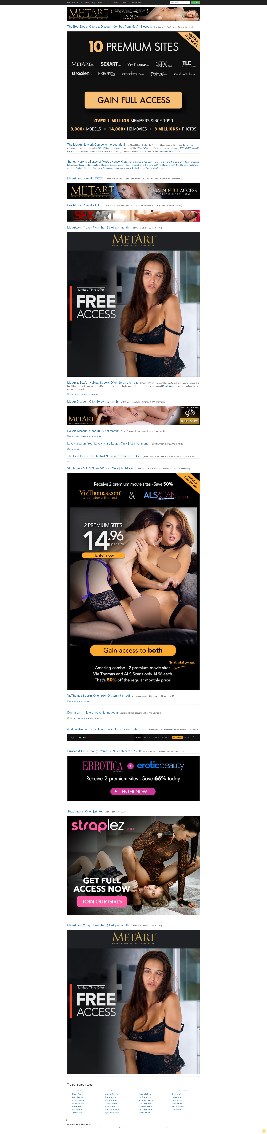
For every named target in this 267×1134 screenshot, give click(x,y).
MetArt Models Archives (73, 1127)
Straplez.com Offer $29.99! (85, 811)
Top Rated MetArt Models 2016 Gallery (130, 1127)
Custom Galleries (136, 3)
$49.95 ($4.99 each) (106, 148)
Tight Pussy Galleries (112, 1113)
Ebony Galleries (77, 1106)
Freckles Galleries (178, 1106)
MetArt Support (168, 386)
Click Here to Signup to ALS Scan (138, 161)
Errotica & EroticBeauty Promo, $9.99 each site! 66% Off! (104, 751)
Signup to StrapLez (92, 168)
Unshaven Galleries (111, 1094)
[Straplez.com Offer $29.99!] (133, 865)
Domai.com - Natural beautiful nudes (91, 712)
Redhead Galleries (78, 1103)
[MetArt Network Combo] (133, 461)
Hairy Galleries (110, 1091)
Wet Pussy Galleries (145, 1091)
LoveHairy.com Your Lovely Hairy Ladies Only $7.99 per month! (108, 443)
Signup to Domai (162, 161)
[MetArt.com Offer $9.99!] (133, 304)
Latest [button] (124, 3)
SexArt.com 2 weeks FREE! (85, 205)
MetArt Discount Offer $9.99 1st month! (93, 401)
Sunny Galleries (177, 1100)
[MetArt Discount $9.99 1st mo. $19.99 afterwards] (133, 415)
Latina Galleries (77, 1113)
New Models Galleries (146, 1109)
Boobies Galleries (111, 1103)
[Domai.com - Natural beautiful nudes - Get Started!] (133, 718)
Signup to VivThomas (155, 168)
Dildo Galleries (176, 1109)
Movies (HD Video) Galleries (181, 1091)
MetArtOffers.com (74, 2)
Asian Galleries (77, 1109)
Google (166, 1127)
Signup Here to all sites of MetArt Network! (95, 161)
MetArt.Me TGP (172, 1127)
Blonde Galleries (77, 1097)
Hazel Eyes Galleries (145, 1103)
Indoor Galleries (77, 1091)
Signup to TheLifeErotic (133, 168)
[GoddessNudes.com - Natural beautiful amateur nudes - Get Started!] (133, 737)
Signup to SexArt (74, 168)
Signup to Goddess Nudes (112, 165)
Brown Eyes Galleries (146, 1106)
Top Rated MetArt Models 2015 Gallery (110, 1127)
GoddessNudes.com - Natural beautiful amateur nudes (103, 729)
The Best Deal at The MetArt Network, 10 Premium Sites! (104, 456)
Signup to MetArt (152, 165)
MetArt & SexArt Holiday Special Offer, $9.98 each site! (103, 382)
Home (87, 3)
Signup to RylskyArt (188, 165)
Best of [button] (115, 3)
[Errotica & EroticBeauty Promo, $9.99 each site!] (133, 778)
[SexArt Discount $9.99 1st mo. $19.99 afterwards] (133, 436)
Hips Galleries (176, 1097)
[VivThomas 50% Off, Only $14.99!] (133, 701)
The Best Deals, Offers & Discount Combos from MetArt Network (109, 26)
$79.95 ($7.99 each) (145, 148)
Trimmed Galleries (111, 1100)
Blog (93, 3)
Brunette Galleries (78, 1100)
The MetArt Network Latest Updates (150, 1127)
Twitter (161, 1127)
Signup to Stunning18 (112, 168)
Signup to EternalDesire (88, 165)
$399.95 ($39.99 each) (189, 148)
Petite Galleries (177, 1103)
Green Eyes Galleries (146, 1100)
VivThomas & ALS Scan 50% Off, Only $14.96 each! (101, 468)
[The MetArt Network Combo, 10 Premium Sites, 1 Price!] (133, 85)
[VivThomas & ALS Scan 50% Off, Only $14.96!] (133, 581)
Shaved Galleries (110, 1097)
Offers (100, 3)
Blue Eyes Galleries (145, 1097)
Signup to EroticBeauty (180, 161)
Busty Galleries (110, 1106)
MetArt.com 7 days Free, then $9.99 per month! (98, 227)
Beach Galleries (177, 1094)
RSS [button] (107, 3)
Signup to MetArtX (169, 165)
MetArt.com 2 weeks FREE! (85, 178)
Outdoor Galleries (77, 1094)
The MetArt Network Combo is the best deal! (96, 144)
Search (195, 3)
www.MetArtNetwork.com (169, 151)
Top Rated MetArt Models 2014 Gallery (90, 1127)
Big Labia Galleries (145, 1094)
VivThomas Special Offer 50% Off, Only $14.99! (98, 695)
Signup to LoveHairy (134, 165)
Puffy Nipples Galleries (112, 1109)
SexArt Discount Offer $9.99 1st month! (93, 431)
